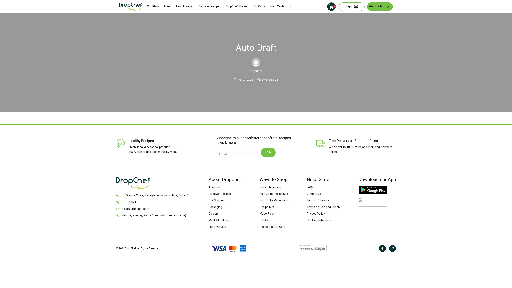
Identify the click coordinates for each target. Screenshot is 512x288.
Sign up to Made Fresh (274, 200)
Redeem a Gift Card (272, 227)
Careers (214, 213)
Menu (167, 6)
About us (214, 187)
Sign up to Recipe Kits (274, 194)
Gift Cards (259, 6)
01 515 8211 (130, 202)
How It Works (185, 6)
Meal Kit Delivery (219, 220)
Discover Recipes (210, 6)
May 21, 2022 (245, 79)
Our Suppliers (217, 200)
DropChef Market (237, 6)
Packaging (215, 207)
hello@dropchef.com (135, 209)
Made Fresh (267, 213)
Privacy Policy (316, 213)
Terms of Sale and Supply (323, 207)
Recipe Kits (267, 207)
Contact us (314, 194)
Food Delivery (217, 227)
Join (268, 152)
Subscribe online (270, 187)
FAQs (310, 187)
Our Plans (153, 6)
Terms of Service (318, 200)
